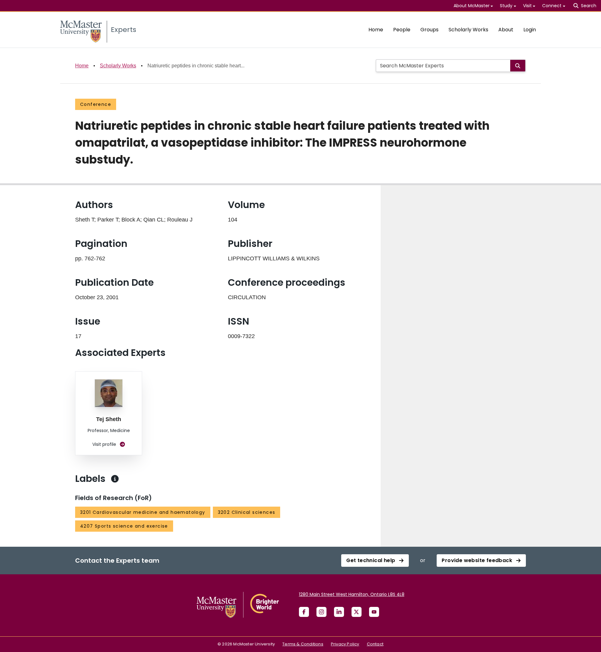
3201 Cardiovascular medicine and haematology (142, 512)
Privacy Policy (345, 644)
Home (375, 29)
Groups (429, 29)
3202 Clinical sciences (246, 512)
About (505, 29)
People (401, 29)
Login (529, 29)
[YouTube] (374, 612)
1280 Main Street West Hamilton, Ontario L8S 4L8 (351, 594)
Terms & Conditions (302, 644)
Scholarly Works (468, 29)
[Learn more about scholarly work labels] (115, 478)
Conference (95, 104)
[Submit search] (517, 65)
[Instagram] (321, 612)
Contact (375, 644)
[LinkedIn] (339, 612)
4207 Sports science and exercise (124, 526)
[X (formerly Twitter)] (357, 612)
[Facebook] (304, 612)
